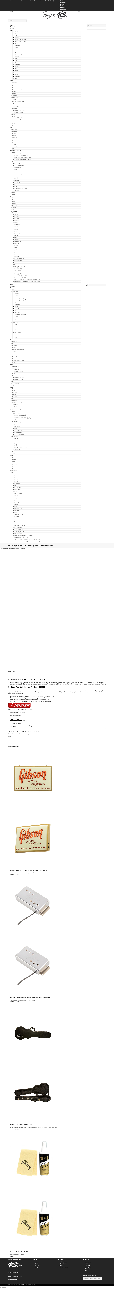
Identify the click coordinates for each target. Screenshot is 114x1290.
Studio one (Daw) (19, 175)
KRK (15, 186)
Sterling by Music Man (18, 101)
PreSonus (15, 161)
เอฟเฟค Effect (64, 1267)
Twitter (62, 0)
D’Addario (17, 224)
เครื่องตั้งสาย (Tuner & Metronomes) (23, 275)
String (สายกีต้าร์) (19, 270)
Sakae (14, 207)
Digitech (14, 131)
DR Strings (17, 226)
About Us (37, 1262)
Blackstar (17, 33)
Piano (13, 192)
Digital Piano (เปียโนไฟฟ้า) (21, 155)
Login (78, 11)
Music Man (17, 53)
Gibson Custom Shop (20, 41)
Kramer (17, 51)
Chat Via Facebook (34, 1)
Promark (14, 205)
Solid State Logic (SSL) (20, 188)
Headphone (17, 167)
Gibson (16, 43)
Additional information (15, 715)
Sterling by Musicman (20, 54)
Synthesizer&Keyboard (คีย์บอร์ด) (23, 159)
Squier (16, 47)
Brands (14, 213)
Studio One (17, 182)
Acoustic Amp (15, 106)
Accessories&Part (19, 734)
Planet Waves (18, 260)
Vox (16, 58)
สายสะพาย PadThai (19, 258)
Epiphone (17, 45)
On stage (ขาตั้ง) (18, 254)
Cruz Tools (17, 220)
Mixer (15, 169)
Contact (37, 1265)
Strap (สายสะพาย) (19, 272)
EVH (16, 60)
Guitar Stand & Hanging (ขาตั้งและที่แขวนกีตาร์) (27, 281)
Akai (13, 194)
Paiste (14, 203)
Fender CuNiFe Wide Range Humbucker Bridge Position (30, 997)
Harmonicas (17, 241)
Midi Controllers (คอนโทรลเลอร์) (22, 157)
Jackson (17, 49)
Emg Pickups (17, 228)
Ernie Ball (14, 133)
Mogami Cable (18, 249)
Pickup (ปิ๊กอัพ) (18, 274)
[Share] (4, 1287)
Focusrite (16, 180)
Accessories (13, 873)
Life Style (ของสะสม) (19, 266)
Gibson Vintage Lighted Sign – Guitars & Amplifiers (28, 870)
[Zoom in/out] (0, 1287)
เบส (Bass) (63, 1263)
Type (13, 264)
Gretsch (17, 56)
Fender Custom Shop (20, 39)
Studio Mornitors (18, 171)
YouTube (62, 5)
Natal (15, 253)
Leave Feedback (35, 731)
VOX (13, 103)
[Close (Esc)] (5, 1287)
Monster (16, 251)
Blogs (36, 1267)
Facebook (63, 2)
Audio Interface (18, 153)
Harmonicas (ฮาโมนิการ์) (21, 277)
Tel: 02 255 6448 (45, 1)
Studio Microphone (19, 165)
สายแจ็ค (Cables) (19, 268)
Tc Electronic (15, 124)
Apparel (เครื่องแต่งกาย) (33, 873)
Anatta (16, 214)
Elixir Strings (17, 230)
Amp (61, 1265)
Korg (13, 122)
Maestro (14, 141)
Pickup (33, 1000)
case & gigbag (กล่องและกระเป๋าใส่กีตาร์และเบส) (40, 1127)
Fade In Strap (18, 233)
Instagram (63, 9)
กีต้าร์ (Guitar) (64, 1262)
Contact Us (28, 731)
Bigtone (16, 222)
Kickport (16, 243)
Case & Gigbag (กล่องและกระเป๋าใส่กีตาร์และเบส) (27, 279)
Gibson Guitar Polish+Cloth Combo (23, 1252)
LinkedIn (62, 4)
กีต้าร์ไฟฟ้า (15, 32)
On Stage (26, 734)
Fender (17, 37)
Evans (14, 199)
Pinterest (62, 7)
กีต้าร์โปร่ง (15, 63)
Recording (15, 177)
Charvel (17, 35)
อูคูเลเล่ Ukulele (17, 72)
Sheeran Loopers (17, 142)
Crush (14, 198)
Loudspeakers (18, 173)
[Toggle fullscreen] (2, 1287)
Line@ (52, 1)
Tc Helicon (15, 144)
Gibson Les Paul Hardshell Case (21, 1125)
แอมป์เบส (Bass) (18, 112)
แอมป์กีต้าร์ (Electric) (19, 110)
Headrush (15, 137)
